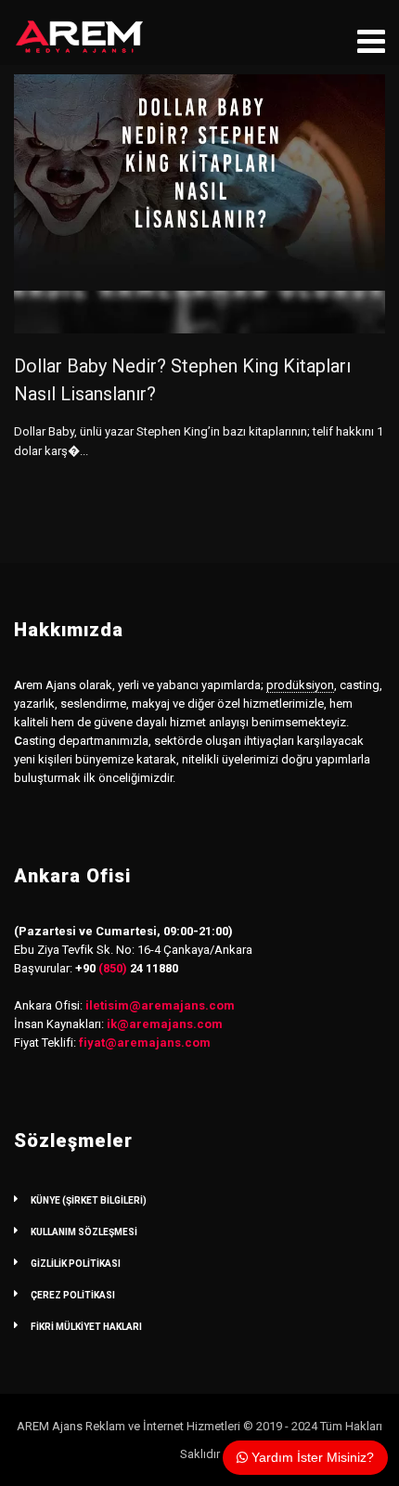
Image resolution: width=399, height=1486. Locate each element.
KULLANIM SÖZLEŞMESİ (84, 1232)
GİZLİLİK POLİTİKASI (76, 1263)
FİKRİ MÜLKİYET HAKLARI (86, 1327)
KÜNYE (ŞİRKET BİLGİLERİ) (89, 1200)
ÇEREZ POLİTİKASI (73, 1295)
